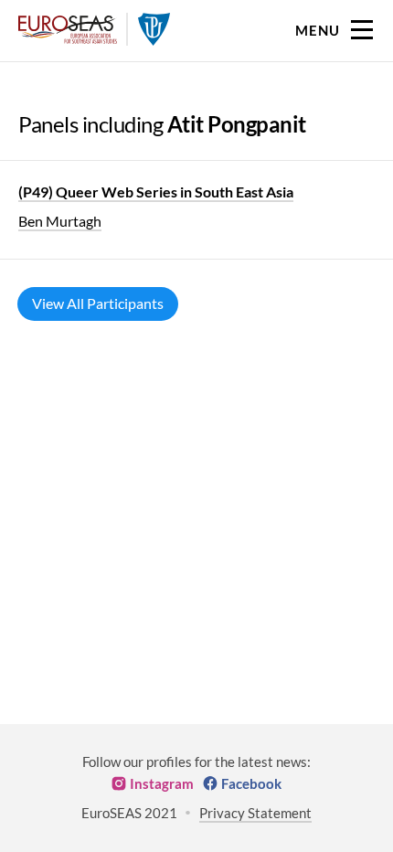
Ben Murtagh (59, 220)
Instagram (162, 783)
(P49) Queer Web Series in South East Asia (155, 191)
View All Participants (98, 303)
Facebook (251, 783)
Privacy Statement (255, 812)
